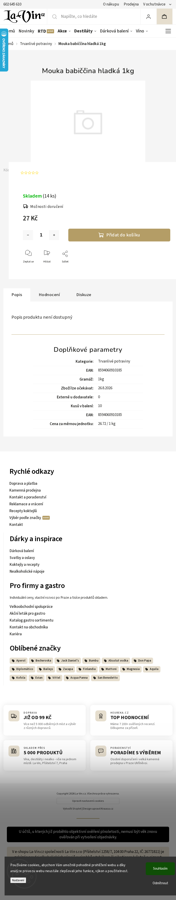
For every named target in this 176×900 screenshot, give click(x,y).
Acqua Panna (79, 678)
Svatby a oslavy (22, 558)
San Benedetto (108, 678)
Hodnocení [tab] (49, 295)
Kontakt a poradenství (27, 497)
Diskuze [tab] (83, 295)
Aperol (20, 661)
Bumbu (93, 661)
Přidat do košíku (123, 235)
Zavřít (162, 269)
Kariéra (16, 634)
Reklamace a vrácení (26, 504)
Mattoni (111, 669)
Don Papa (144, 661)
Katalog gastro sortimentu (31, 620)
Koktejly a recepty (24, 564)
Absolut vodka (118, 661)
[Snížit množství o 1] (28, 235)
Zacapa (68, 669)
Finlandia (89, 669)
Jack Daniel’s (70, 661)
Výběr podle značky (25, 518)
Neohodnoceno (53, 173)
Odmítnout (160, 883)
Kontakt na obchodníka (29, 627)
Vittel (56, 678)
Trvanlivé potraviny (114, 361)
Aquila (154, 669)
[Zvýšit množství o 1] (54, 235)
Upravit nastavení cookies (88, 801)
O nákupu (111, 4)
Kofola (20, 678)
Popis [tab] (16, 295)
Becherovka (43, 661)
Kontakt (16, 524)
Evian (38, 678)
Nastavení (18, 880)
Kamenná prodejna (25, 490)
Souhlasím (160, 868)
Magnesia (133, 669)
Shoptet (76, 809)
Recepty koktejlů (23, 511)
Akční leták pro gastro (27, 613)
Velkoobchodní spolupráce (31, 606)
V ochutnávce (154, 4)
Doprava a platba (23, 483)
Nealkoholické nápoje (27, 571)
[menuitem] (10, 31)
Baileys (48, 669)
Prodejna (131, 4)
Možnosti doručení (46, 206)
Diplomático (24, 669)
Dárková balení (22, 551)
